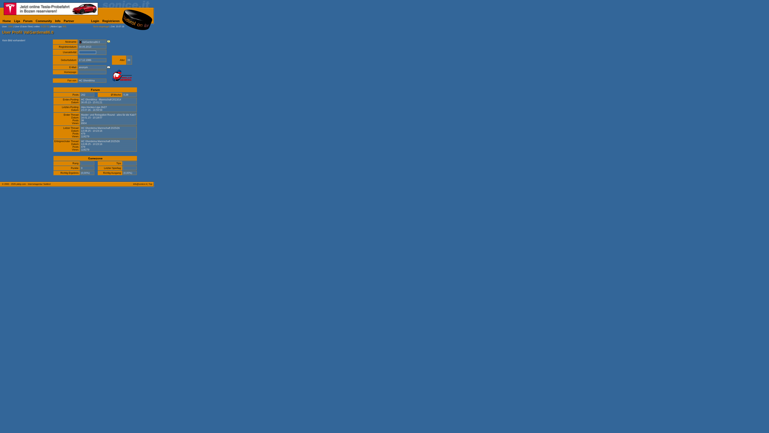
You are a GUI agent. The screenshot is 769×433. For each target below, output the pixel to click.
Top (150, 184)
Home (7, 21)
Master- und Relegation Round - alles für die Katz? (108, 114)
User (4, 26)
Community (44, 21)
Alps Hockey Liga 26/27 (94, 107)
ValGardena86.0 (91, 42)
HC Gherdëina (87, 80)
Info (57, 21)
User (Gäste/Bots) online (27, 26)
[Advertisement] (173, 100)
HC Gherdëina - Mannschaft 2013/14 (101, 99)
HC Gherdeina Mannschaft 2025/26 (100, 128)
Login (95, 21)
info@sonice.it (140, 184)
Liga (17, 21)
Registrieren (111, 21)
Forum (27, 21)
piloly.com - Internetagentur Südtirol (33, 184)
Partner (69, 21)
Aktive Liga (56, 26)
